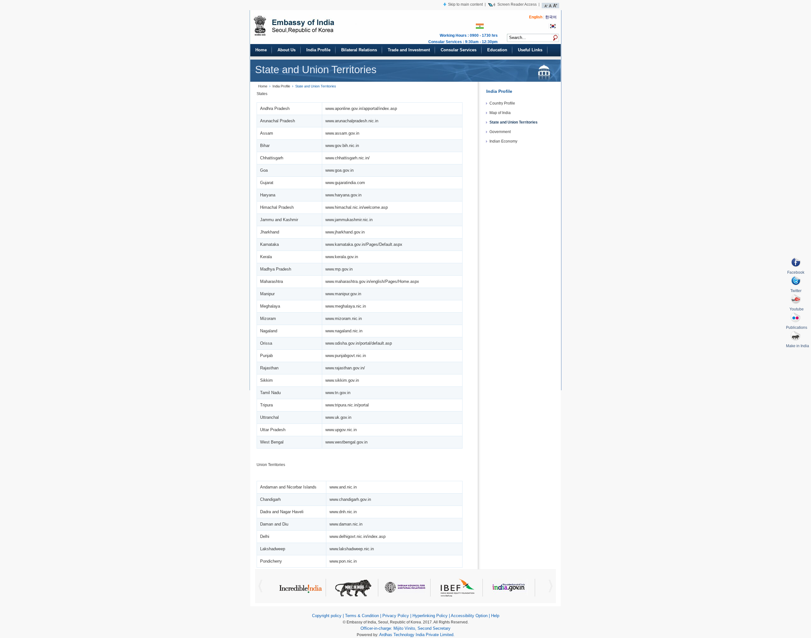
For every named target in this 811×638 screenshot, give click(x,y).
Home (261, 50)
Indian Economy (503, 141)
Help (495, 615)
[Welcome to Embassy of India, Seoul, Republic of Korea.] (327, 32)
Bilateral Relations (359, 50)
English (535, 17)
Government (500, 132)
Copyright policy (327, 615)
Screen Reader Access (517, 4)
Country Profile (502, 103)
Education (497, 50)
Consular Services (458, 50)
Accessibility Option (469, 615)
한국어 (551, 17)
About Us (287, 50)
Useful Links (530, 50)
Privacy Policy (395, 615)
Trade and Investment (409, 50)
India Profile (318, 50)
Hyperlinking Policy (430, 615)
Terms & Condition (362, 615)
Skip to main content (465, 4)
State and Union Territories (513, 122)
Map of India (500, 113)
